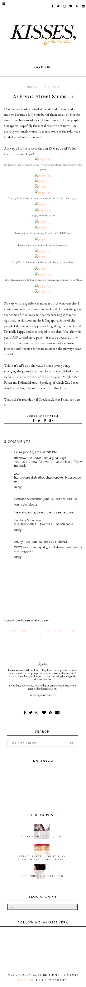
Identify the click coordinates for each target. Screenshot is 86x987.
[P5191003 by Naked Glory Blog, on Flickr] (43, 159)
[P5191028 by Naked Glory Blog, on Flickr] (43, 275)
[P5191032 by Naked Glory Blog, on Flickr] (43, 292)
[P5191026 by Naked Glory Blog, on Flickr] (43, 269)
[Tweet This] (40, 420)
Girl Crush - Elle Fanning (42, 876)
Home (44, 633)
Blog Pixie (26, 980)
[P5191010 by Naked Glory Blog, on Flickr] (43, 205)
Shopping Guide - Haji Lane (42, 836)
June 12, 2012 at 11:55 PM (49, 542)
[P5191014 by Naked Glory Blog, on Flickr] (43, 181)
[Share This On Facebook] (33, 420)
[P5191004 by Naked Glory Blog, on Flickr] (43, 176)
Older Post (66, 631)
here (53, 695)
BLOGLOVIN (64, 524)
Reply (18, 487)
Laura (18, 452)
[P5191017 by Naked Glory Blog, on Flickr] (43, 257)
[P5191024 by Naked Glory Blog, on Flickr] (43, 251)
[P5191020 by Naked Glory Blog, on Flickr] (43, 228)
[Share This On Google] (51, 420)
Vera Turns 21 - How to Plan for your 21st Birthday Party (42, 858)
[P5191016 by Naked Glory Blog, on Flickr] (43, 222)
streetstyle (49, 416)
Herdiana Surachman (28, 499)
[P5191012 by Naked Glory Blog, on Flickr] (43, 210)
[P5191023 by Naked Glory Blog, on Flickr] (43, 240)
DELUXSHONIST (25, 524)
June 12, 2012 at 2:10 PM (60, 499)
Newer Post (19, 631)
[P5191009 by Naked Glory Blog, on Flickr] (43, 193)
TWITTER (46, 524)
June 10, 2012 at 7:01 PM (40, 452)
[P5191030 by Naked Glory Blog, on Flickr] (43, 286)
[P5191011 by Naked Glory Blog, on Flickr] (43, 187)
